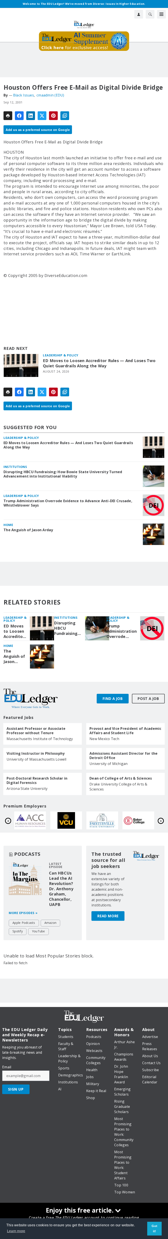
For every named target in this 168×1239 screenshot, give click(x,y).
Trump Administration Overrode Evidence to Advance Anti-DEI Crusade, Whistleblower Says (68, 503)
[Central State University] (36, 820)
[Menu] (161, 14)
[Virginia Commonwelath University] (144, 820)
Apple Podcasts (23, 923)
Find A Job (113, 698)
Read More (108, 916)
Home (8, 525)
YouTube (38, 931)
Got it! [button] (154, 1228)
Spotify (17, 931)
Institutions (15, 467)
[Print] (8, 115)
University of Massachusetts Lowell (36, 759)
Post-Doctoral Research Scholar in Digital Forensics (37, 780)
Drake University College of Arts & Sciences (118, 787)
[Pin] (53, 115)
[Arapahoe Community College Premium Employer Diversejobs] (108, 820)
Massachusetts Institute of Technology (40, 738)
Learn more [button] (16, 1231)
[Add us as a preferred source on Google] (64, 115)
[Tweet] (42, 115)
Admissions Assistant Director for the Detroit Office (123, 755)
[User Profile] (138, 14)
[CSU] (72, 820)
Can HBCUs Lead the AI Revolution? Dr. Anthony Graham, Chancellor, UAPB (61, 888)
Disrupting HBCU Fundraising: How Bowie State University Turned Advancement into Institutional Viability (63, 474)
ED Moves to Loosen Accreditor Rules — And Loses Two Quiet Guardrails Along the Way (99, 363)
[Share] (19, 115)
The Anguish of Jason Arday (28, 530)
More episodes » (23, 913)
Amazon (50, 923)
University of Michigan (108, 763)
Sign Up (16, 1089)
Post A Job (148, 698)
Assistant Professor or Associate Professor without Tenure (36, 730)
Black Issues (23, 95)
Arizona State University (27, 788)
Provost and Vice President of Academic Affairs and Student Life (125, 730)
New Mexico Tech (104, 738)
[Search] (150, 14)
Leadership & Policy (60, 355)
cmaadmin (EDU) (50, 95)
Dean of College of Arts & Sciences (120, 778)
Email (6, 1067)
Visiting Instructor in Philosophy (36, 753)
